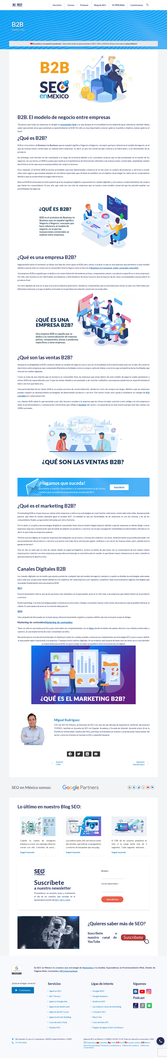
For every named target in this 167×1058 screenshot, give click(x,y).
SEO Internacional (68, 971)
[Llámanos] (160, 1041)
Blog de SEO (100, 5)
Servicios (57, 5)
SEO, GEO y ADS (62, 900)
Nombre (104, 871)
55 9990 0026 (118, 5)
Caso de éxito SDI (100, 1022)
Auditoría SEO (99, 1001)
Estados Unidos (134, 1042)
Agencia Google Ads (58, 1001)
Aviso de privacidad (91, 1045)
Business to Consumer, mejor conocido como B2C (115, 268)
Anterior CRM (59, 763)
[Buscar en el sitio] (147, 5)
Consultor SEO (99, 1012)
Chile (113, 1042)
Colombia (103, 1042)
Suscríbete (119, 487)
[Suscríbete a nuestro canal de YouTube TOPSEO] (135, 937)
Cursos (70, 5)
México (147, 1042)
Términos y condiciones (110, 1045)
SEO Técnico (55, 996)
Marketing (87, 967)
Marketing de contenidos (59, 622)
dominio (82, 404)
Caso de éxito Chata (58, 1022)
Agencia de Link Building (60, 1017)
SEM (19, 611)
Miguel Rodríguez (67, 720)
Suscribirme (112, 899)
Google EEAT (99, 991)
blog (91, 628)
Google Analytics (100, 996)
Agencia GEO (55, 991)
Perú (121, 1042)
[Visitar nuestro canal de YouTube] (48, 932)
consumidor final (68, 124)
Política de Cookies (130, 1045)
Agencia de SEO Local (59, 1012)
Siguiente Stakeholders (139, 763)
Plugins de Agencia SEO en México (108, 1027)
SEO (19, 588)
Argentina (91, 1042)
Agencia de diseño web (59, 1006)
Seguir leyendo (27, 852)
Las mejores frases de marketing (107, 1006)
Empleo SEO (54, 1027)
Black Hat (97, 1017)
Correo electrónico (110, 884)
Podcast (84, 5)
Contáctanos (136, 5)
